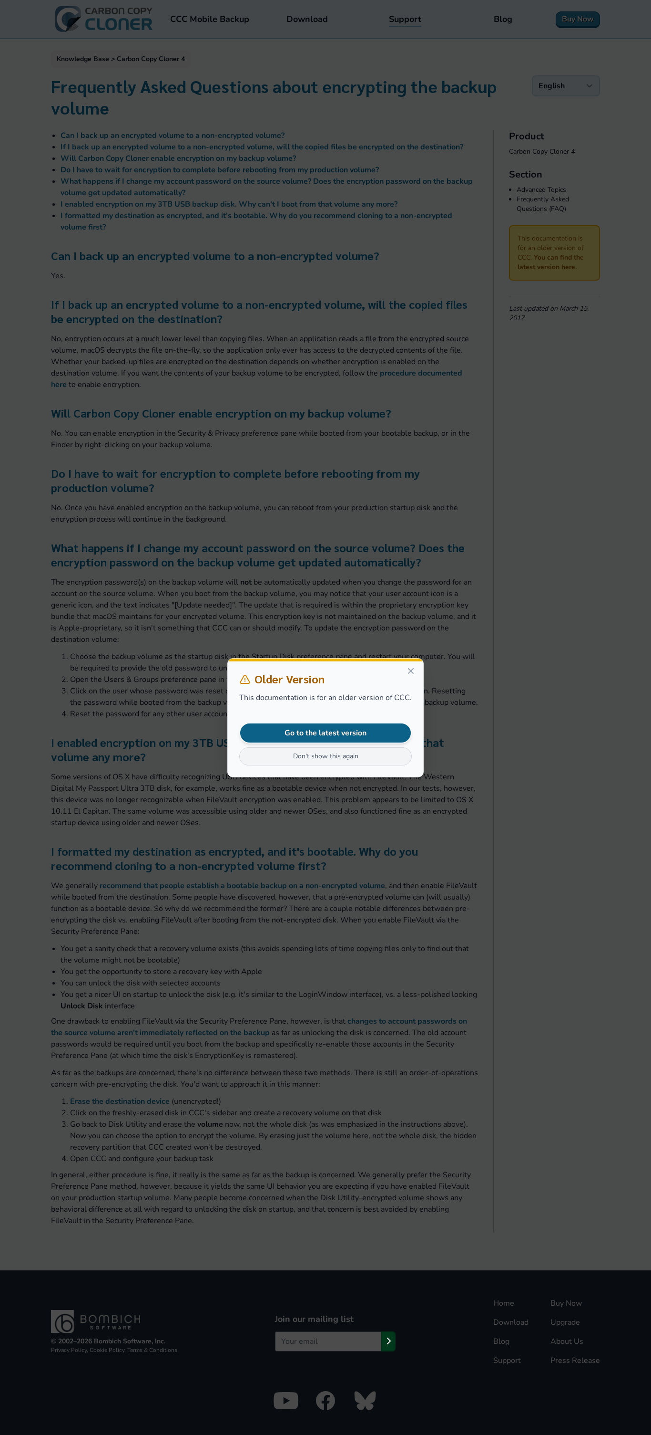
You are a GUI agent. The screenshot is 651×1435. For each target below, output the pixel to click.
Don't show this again (325, 756)
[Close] (410, 671)
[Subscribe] (388, 1341)
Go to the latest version (325, 733)
